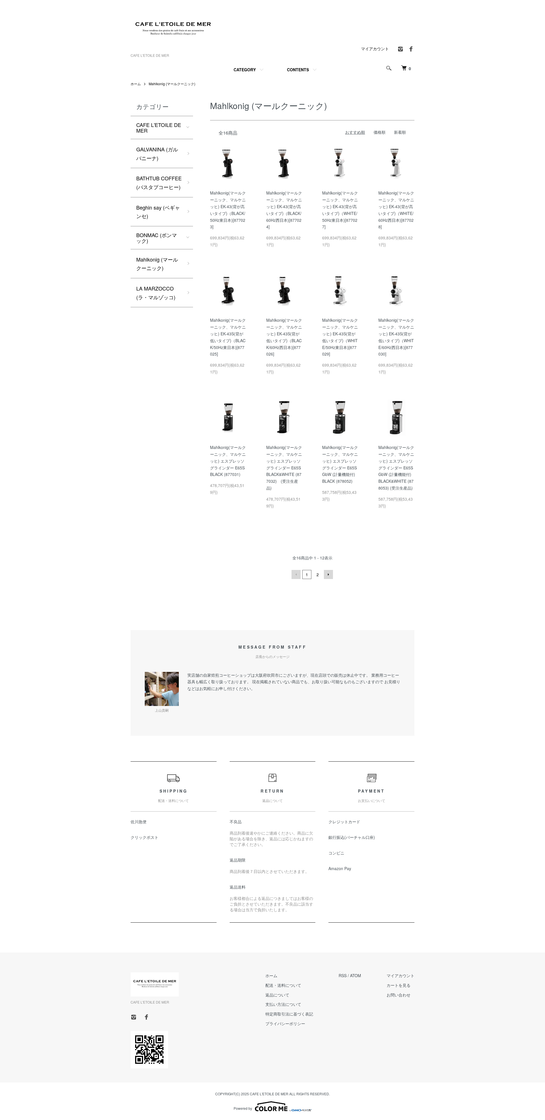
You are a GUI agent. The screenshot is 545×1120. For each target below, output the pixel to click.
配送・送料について (283, 985)
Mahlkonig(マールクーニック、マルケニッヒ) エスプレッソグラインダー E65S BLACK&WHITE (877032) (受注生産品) (284, 467)
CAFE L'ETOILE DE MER (158, 127)
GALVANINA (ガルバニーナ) (157, 153)
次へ (328, 574)
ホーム (136, 83)
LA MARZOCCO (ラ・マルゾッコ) (155, 293)
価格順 (379, 132)
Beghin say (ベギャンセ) (158, 212)
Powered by (243, 1108)
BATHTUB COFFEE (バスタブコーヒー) (159, 182)
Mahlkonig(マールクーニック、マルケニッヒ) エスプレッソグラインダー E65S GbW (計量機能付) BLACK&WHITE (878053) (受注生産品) (396, 467)
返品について (277, 995)
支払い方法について (283, 1004)
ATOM (355, 975)
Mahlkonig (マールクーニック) (172, 83)
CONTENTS (298, 69)
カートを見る (398, 985)
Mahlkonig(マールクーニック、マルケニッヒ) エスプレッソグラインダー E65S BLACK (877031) (228, 460)
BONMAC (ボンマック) (156, 237)
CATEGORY (245, 69)
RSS (343, 975)
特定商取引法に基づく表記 (289, 1014)
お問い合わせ (398, 995)
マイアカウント (375, 48)
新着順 (400, 132)
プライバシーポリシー (285, 1023)
